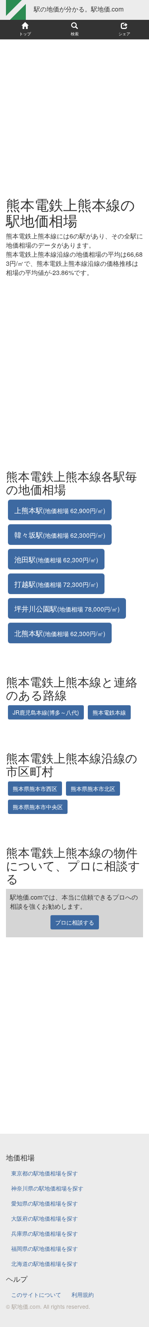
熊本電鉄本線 (109, 712)
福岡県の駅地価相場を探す (44, 1248)
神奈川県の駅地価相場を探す (47, 1188)
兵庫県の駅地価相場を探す (44, 1233)
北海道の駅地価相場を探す (44, 1263)
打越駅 (56, 584)
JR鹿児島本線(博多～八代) (46, 712)
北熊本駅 (59, 633)
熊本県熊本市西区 (35, 788)
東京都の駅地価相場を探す (44, 1173)
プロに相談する (74, 922)
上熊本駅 (59, 510)
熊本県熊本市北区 (93, 788)
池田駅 (56, 559)
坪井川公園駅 (67, 608)
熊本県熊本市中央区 (38, 807)
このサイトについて (36, 1294)
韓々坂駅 (59, 534)
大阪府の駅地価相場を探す (44, 1218)
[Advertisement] (74, 114)
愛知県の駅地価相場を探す (44, 1203)
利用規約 (83, 1294)
